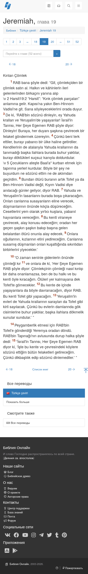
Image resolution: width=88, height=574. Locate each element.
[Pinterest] (64, 534)
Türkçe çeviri (28, 30)
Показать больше (17, 402)
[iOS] (7, 550)
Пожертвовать (73, 568)
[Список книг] (49, 5)
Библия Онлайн (19, 564)
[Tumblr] (57, 534)
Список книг (40, 369)
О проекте (14, 492)
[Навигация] (78, 5)
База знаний (15, 512)
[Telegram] (41, 534)
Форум (12, 520)
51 (68, 42)
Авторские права (18, 496)
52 (77, 42)
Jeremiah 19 (48, 30)
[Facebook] (16, 534)
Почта (11, 516)
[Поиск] (68, 5)
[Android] (15, 550)
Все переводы (20, 423)
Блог (11, 472)
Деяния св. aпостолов (18, 458)
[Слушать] (58, 5)
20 (52, 42)
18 (35, 42)
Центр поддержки (18, 508)
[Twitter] (49, 534)
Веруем (12, 488)
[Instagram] (33, 534)
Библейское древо (19, 476)
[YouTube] (25, 534)
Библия (11, 30)
